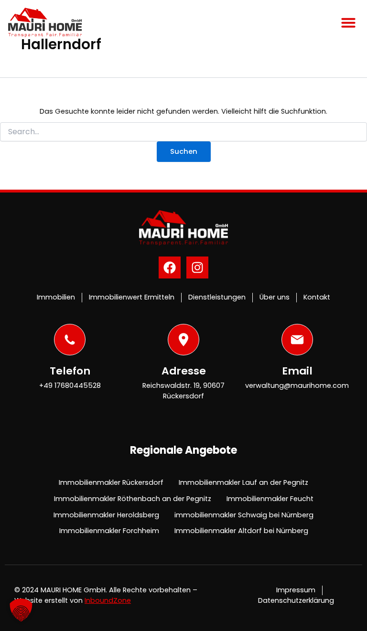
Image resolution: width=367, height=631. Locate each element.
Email (297, 371)
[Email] (297, 339)
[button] (348, 22)
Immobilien (56, 297)
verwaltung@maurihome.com (297, 385)
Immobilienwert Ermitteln (131, 297)
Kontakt (316, 297)
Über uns (274, 297)
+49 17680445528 (70, 385)
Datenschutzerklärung (296, 600)
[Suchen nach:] (183, 132)
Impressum (295, 590)
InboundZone (108, 600)
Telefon (70, 371)
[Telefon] (70, 339)
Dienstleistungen (217, 297)
